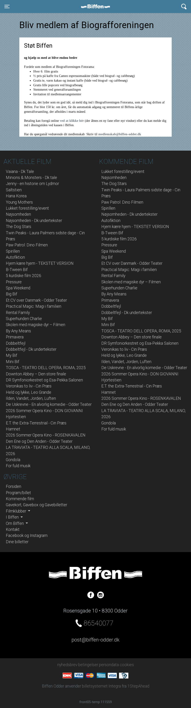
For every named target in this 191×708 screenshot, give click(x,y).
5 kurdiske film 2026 (23, 275)
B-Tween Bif (17, 269)
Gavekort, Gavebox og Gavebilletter (36, 505)
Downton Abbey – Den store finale (36, 374)
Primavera (15, 337)
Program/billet (18, 492)
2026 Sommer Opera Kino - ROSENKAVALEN (45, 435)
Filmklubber (16, 511)
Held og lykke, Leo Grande (28, 392)
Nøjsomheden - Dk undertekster (34, 220)
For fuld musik (18, 465)
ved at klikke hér (72, 120)
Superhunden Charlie (24, 318)
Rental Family (18, 312)
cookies (127, 664)
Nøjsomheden (18, 214)
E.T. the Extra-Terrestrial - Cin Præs (36, 423)
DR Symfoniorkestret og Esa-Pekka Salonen (44, 380)
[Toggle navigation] (183, 6)
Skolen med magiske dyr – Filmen (35, 324)
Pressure (14, 282)
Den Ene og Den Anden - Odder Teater (39, 441)
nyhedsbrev (67, 664)
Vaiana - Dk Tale (20, 171)
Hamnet (13, 429)
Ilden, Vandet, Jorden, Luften (31, 398)
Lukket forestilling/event (27, 208)
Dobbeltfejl (15, 343)
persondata (109, 664)
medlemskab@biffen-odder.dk (119, 134)
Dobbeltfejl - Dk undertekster (31, 349)
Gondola (13, 459)
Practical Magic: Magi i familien (33, 306)
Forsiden (13, 486)
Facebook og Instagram (27, 535)
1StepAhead (138, 686)
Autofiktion (15, 257)
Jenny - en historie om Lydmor (32, 183)
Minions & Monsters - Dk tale (31, 177)
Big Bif (11, 294)
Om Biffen (15, 523)
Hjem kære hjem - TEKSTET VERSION (40, 263)
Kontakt (13, 529)
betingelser (88, 664)
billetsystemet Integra (101, 686)
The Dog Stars (18, 226)
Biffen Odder (97, 6)
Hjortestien (16, 416)
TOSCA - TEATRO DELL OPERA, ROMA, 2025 (46, 367)
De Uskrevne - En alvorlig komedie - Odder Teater (49, 404)
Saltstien (14, 190)
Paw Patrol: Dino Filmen (27, 245)
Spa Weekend (18, 288)
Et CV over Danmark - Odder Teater (36, 300)
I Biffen (13, 517)
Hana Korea (16, 196)
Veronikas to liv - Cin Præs (28, 386)
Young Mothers (19, 202)
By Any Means (18, 331)
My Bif (11, 355)
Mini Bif (12, 361)
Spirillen (13, 251)
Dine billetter (17, 541)
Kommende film (20, 498)
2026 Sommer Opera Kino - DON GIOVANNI (44, 410)
